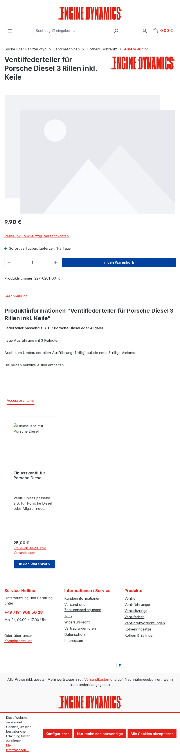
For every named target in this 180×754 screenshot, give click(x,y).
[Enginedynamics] (143, 63)
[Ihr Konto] (144, 30)
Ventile (129, 598)
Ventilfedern (134, 617)
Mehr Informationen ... (17, 747)
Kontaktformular (18, 641)
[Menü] (9, 30)
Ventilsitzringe (135, 610)
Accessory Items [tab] (20, 400)
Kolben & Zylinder (139, 635)
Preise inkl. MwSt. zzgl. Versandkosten (36, 236)
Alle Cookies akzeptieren (152, 734)
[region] (90, 154)
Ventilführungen (137, 604)
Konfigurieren (58, 734)
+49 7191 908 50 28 (23, 612)
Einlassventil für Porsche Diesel (29, 475)
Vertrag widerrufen (80, 628)
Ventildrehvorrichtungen (144, 623)
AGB (68, 616)
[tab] (15, 296)
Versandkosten (96, 679)
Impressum (73, 640)
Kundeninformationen (82, 598)
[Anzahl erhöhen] (55, 262)
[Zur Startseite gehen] (90, 13)
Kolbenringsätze (137, 629)
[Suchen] (116, 30)
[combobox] (72, 30)
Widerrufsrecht (77, 622)
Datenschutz (74, 634)
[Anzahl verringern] (9, 262)
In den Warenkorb (118, 262)
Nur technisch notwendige (100, 734)
